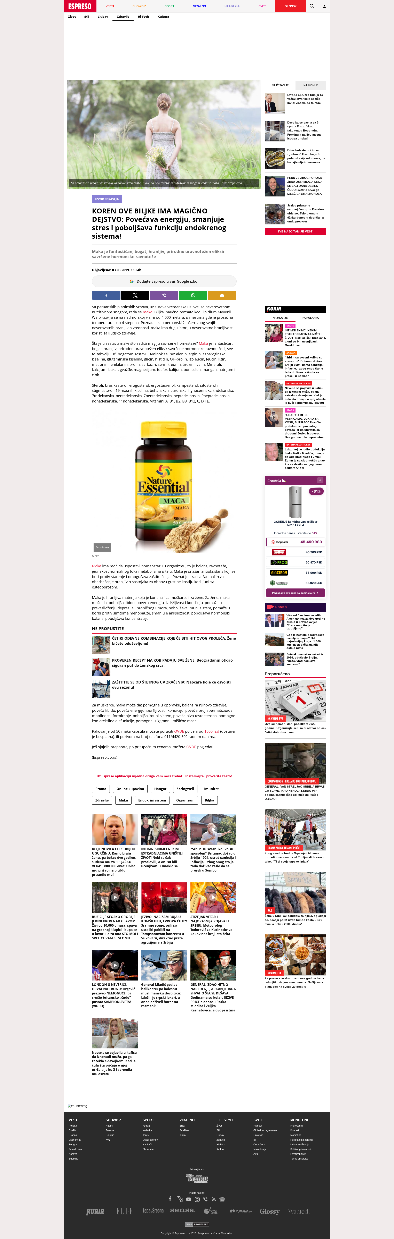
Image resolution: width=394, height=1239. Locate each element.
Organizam (185, 800)
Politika (73, 1125)
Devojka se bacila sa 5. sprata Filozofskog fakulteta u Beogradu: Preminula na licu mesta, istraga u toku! (304, 130)
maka (147, 311)
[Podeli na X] (135, 295)
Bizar (182, 1125)
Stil (86, 16)
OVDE (179, 731)
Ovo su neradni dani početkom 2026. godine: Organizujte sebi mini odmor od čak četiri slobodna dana (295, 728)
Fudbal (146, 1125)
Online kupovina (130, 789)
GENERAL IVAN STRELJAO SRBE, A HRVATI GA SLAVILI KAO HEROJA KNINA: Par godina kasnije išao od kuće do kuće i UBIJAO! (295, 792)
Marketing (295, 1135)
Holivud (110, 1135)
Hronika (73, 1135)
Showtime (148, 1149)
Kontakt (294, 1130)
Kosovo (73, 1154)
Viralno (187, 1120)
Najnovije (311, 85)
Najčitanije (280, 85)
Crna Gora (259, 1144)
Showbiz (113, 1120)
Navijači (147, 1144)
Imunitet (211, 789)
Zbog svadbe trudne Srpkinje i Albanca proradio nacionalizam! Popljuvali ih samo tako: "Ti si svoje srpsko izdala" (294, 857)
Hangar (160, 789)
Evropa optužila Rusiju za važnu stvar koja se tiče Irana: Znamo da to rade (305, 98)
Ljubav (103, 16)
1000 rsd (211, 731)
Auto (256, 1154)
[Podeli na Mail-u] (222, 295)
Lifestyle (225, 1120)
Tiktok (183, 1135)
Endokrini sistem (152, 800)
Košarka (147, 1130)
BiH (255, 1139)
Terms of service (299, 1158)
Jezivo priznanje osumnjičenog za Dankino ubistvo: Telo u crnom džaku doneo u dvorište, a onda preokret (305, 213)
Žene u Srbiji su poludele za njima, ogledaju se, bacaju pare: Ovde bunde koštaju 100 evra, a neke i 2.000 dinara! (295, 920)
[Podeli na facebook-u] (106, 295)
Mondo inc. (300, 1120)
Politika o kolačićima (301, 1139)
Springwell (185, 789)
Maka (203, 343)
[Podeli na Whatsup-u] (193, 295)
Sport (148, 1120)
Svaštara (184, 1130)
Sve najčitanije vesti (295, 231)
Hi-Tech (143, 16)
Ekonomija (75, 1139)
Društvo (73, 1130)
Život (72, 16)
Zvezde (110, 1130)
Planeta (257, 1125)
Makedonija (260, 1149)
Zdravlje (123, 16)
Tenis (146, 1135)
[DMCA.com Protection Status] (197, 1225)
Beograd (73, 1144)
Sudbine (73, 1158)
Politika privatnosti (300, 1149)
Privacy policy (298, 1154)
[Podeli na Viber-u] (164, 295)
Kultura (163, 16)
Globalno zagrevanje (265, 1130)
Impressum (296, 1125)
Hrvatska (258, 1135)
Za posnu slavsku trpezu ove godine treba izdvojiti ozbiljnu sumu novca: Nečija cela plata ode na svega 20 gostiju (294, 982)
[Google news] (222, 1199)
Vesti (73, 1120)
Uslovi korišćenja (299, 1144)
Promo (100, 789)
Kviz (108, 1139)
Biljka (209, 800)
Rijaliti (109, 1125)
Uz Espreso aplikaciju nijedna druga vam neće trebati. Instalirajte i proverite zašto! (164, 776)
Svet (257, 1120)
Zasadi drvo (75, 1149)
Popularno (310, 317)
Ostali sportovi (150, 1139)
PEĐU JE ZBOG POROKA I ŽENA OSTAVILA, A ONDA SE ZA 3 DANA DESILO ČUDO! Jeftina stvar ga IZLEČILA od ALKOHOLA (305, 185)
